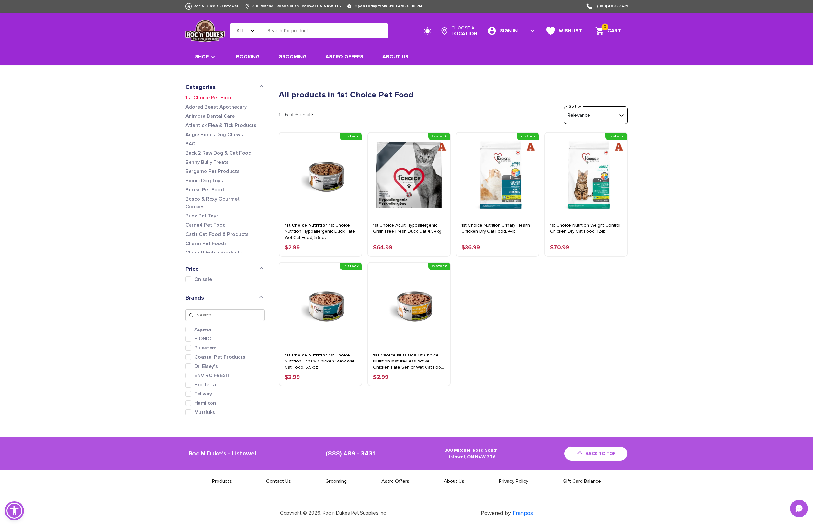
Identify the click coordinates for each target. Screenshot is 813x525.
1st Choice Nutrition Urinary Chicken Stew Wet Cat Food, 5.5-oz (319, 361)
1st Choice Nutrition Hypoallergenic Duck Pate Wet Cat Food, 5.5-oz (320, 231)
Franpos (523, 512)
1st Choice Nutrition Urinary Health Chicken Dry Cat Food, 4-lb (495, 228)
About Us (395, 57)
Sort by (575, 106)
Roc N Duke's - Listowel (215, 6)
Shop (202, 57)
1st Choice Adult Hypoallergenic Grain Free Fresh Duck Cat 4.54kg (407, 228)
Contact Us (278, 481)
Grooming (292, 57)
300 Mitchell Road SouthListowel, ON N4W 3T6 (471, 454)
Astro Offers (344, 57)
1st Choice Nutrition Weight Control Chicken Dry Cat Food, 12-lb (585, 228)
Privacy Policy (513, 481)
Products (222, 481)
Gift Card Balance (582, 481)
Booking (247, 57)
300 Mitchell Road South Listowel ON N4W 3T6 (296, 6)
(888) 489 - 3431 (612, 6)
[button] (14, 511)
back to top (600, 453)
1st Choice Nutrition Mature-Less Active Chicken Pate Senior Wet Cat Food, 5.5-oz (409, 361)
